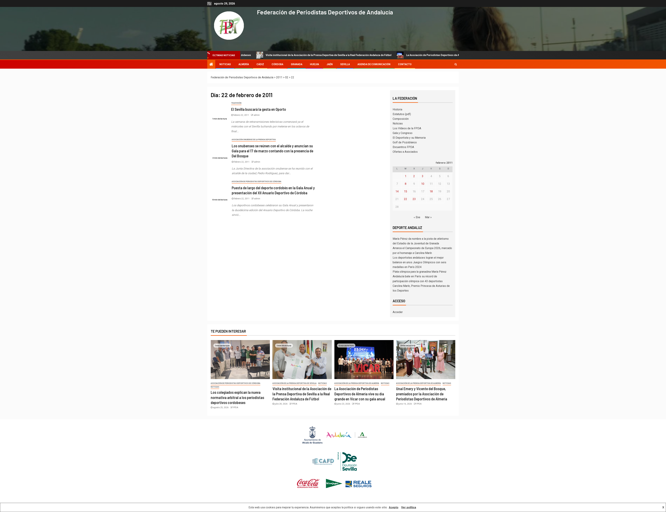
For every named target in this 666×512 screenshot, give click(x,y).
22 (405, 199)
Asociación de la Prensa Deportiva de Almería (356, 383)
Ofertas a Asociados (405, 151)
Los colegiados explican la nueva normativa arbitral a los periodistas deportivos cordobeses (237, 397)
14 (397, 191)
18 (431, 191)
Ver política (408, 507)
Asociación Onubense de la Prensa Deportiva (254, 140)
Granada (296, 64)
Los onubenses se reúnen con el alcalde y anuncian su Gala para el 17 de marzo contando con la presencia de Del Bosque (272, 151)
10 (422, 183)
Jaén (330, 64)
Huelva (314, 64)
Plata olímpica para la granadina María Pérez (419, 271)
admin (257, 115)
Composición (401, 118)
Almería (243, 64)
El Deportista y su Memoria (409, 137)
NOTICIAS (225, 64)
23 (414, 199)
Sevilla (345, 64)
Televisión (236, 103)
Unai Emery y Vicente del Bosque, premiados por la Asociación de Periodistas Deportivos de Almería (421, 393)
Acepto (393, 507)
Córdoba (277, 64)
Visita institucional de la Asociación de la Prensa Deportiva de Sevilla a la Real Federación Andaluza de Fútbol (283, 55)
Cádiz (260, 64)
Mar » (428, 217)
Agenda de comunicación (373, 64)
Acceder (398, 312)
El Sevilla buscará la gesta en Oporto (258, 109)
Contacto (405, 64)
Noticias (398, 123)
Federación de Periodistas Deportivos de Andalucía (325, 12)
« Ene (417, 217)
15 (405, 191)
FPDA (235, 407)
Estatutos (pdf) (402, 114)
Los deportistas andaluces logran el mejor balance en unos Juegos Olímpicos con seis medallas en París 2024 (419, 262)
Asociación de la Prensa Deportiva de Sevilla (294, 383)
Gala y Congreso (402, 133)
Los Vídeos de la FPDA (407, 128)
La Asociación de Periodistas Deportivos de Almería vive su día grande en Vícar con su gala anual (417, 55)
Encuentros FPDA (403, 147)
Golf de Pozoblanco (405, 142)
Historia (397, 109)
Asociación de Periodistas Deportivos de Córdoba (256, 182)
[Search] (456, 64)
